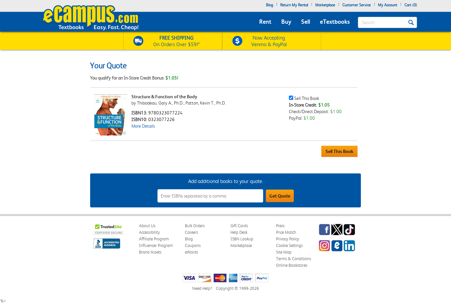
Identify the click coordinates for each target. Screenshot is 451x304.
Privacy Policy (287, 238)
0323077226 (161, 119)
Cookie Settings (289, 245)
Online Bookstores (291, 265)
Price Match (286, 232)
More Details (143, 126)
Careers (191, 232)
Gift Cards (239, 225)
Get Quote (279, 195)
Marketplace (325, 5)
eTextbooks (335, 21)
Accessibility (149, 232)
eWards (191, 252)
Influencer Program (156, 245)
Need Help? (202, 288)
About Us (147, 225)
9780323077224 (165, 112)
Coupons (193, 245)
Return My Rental (294, 5)
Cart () (410, 5)
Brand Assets (150, 252)
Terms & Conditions (293, 258)
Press (280, 225)
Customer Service (356, 5)
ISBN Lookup (241, 238)
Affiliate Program (154, 238)
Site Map (284, 252)
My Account (387, 5)
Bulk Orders (195, 225)
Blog (269, 5)
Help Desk (238, 232)
